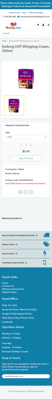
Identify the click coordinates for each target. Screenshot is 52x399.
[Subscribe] (47, 376)
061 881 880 (10, 16)
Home (4, 41)
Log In (24, 13)
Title (7, 132)
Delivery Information (36, 13)
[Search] (48, 33)
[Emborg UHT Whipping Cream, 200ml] (26, 79)
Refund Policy (9, 292)
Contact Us (8, 286)
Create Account (14, 13)
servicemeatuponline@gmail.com (34, 16)
